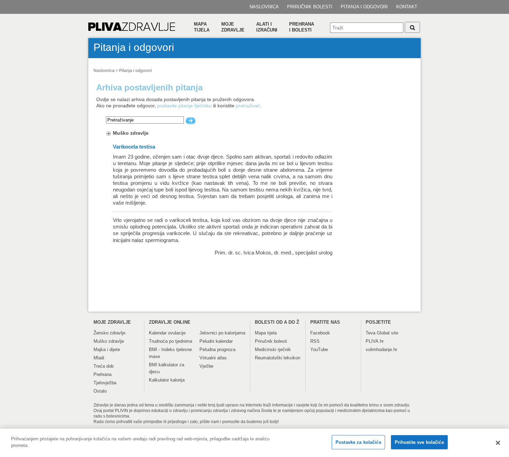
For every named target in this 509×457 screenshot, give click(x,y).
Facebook (320, 332)
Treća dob (103, 366)
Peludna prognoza (217, 349)
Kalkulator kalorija (167, 380)
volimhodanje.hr (381, 349)
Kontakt (406, 6)
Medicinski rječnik (273, 349)
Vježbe (206, 366)
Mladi (98, 357)
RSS (315, 341)
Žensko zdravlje (109, 332)
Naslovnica (264, 6)
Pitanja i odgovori (364, 6)
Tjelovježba (104, 382)
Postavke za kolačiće (358, 442)
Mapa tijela (201, 27)
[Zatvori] (498, 442)
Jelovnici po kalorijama (222, 332)
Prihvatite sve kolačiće (419, 442)
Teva (370, 332)
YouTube (319, 349)
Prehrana (102, 374)
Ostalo (100, 391)
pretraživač (248, 105)
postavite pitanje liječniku (184, 105)
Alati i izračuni (266, 27)
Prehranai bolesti (301, 27)
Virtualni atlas (213, 357)
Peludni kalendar (216, 341)
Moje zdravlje (232, 27)
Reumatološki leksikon (277, 357)
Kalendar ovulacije (167, 332)
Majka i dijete (106, 349)
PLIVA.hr (375, 341)
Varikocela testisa (134, 147)
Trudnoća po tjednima (170, 341)
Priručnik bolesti (309, 6)
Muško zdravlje (131, 133)
